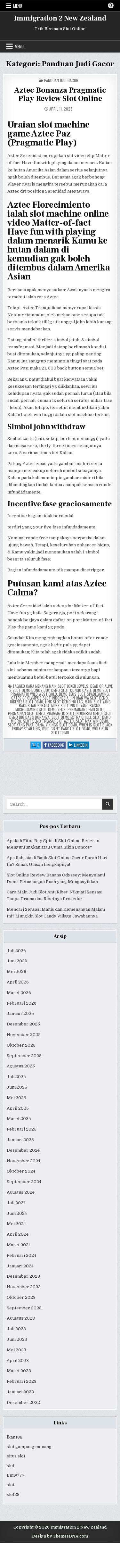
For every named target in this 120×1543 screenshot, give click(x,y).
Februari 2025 (21, 1129)
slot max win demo (92, 721)
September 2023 (24, 1308)
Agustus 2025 (21, 1066)
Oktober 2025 (21, 1045)
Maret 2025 (19, 1118)
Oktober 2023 (21, 1297)
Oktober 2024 (21, 1171)
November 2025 (24, 1034)
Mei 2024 (16, 1223)
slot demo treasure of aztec (48, 721)
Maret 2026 (19, 992)
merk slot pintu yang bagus (75, 705)
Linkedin (81, 745)
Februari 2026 (21, 1003)
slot (10, 1465)
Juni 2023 (17, 1339)
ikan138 (14, 1437)
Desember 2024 (23, 1150)
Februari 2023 (21, 1381)
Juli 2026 (16, 950)
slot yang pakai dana (26, 724)
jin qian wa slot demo (89, 698)
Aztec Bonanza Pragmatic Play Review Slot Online (60, 94)
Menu (17, 6)
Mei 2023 (16, 1350)
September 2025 (24, 1055)
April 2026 (18, 982)
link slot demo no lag (64, 701)
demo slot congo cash (71, 690)
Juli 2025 (16, 1076)
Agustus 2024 (21, 1192)
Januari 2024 (20, 1266)
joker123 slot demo (26, 701)
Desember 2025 (23, 1024)
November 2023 (24, 1286)
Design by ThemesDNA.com (60, 1536)
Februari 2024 (21, 1255)
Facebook (57, 745)
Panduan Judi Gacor (61, 80)
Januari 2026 (20, 1013)
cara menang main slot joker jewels (57, 686)
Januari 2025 (20, 1139)
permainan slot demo (26, 713)
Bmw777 (16, 1475)
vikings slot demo (61, 724)
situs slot (16, 1456)
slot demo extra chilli (71, 717)
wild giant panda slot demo (66, 728)
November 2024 (23, 1160)
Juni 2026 (17, 960)
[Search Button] (111, 5)
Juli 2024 (16, 1202)
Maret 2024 (19, 1244)
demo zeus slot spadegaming (84, 694)
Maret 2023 (19, 1370)
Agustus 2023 (21, 1318)
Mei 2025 (16, 1097)
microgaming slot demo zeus (40, 709)
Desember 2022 (23, 1402)
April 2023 (18, 1360)
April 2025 (18, 1108)
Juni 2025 (17, 1087)
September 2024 (24, 1181)
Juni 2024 (17, 1213)
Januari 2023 (20, 1392)
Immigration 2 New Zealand (60, 18)
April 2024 (17, 1234)
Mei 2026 (16, 971)
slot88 (13, 1494)
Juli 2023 (16, 1328)
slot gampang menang (29, 1446)
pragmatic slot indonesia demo (74, 713)
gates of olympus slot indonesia (39, 698)
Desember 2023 (23, 1276)
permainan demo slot (86, 709)
